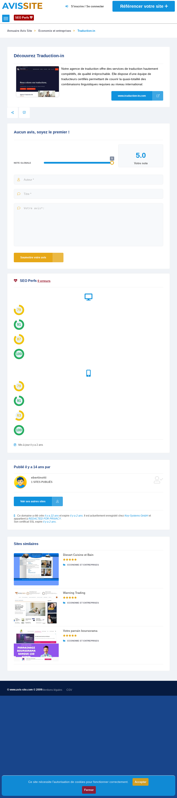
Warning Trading (74, 592)
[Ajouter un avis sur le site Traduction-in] (24, 112)
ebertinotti (38, 477)
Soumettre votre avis (33, 257)
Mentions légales (52, 689)
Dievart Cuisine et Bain (78, 554)
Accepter (140, 782)
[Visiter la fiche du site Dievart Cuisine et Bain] (36, 569)
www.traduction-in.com (132, 95)
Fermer (89, 790)
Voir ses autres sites (33, 501)
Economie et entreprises (54, 30)
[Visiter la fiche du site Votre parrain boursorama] (36, 645)
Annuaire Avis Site (19, 30)
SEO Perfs (22, 17)
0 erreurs (44, 281)
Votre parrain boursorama (80, 630)
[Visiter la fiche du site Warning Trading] (36, 607)
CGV (69, 689)
